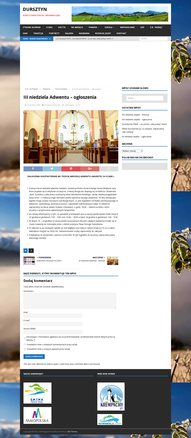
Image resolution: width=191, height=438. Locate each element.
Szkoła (108, 27)
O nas (49, 27)
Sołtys (62, 27)
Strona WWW (29, 328)
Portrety (54, 33)
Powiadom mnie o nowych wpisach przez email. (48, 349)
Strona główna (32, 27)
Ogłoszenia (70, 105)
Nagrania (84, 33)
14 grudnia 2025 (33, 105)
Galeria (69, 33)
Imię (25, 312)
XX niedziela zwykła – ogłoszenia (136, 136)
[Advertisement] (95, 65)
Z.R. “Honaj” (156, 27)
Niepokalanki (127, 27)
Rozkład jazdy (103, 33)
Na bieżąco (77, 27)
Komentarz (28, 291)
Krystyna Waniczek (52, 105)
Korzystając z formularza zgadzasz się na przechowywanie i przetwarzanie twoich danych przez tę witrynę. (70, 338)
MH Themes (72, 431)
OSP (142, 27)
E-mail (26, 320)
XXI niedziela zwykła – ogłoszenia (137, 119)
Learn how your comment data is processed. (79, 364)
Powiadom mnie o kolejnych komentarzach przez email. (52, 344)
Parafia (93, 27)
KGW (25, 33)
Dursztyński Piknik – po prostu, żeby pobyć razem (144, 124)
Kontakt (121, 33)
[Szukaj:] (154, 38)
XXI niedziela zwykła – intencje (135, 114)
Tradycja (38, 33)
